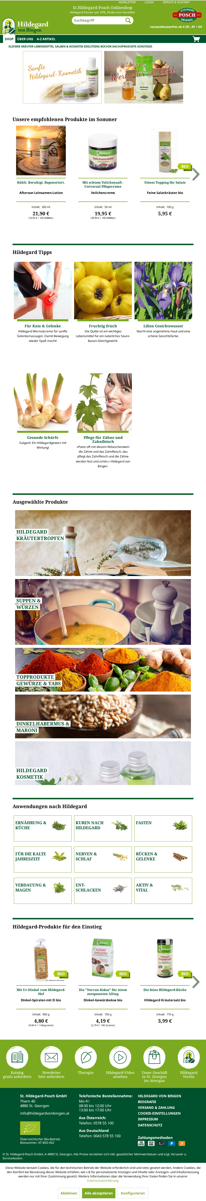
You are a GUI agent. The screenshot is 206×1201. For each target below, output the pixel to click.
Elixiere (14, 46)
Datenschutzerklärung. (103, 1180)
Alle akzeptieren (99, 1193)
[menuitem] (103, 2)
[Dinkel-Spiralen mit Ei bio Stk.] (41, 959)
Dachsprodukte (124, 46)
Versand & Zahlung (156, 1107)
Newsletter (127, 2)
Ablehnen (69, 1193)
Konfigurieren (133, 1193)
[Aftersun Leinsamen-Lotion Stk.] (41, 152)
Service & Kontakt (176, 2)
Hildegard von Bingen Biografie (159, 1098)
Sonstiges (144, 46)
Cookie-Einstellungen (159, 1113)
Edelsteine (92, 46)
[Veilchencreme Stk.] (103, 152)
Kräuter (27, 46)
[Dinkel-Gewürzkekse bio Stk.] (103, 959)
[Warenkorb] (196, 39)
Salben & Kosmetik (69, 46)
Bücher (106, 46)
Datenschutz (150, 1125)
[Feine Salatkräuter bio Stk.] (165, 152)
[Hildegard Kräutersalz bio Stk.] (165, 959)
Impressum (148, 1119)
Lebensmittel (44, 46)
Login (149, 2)
